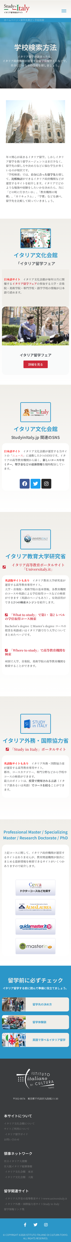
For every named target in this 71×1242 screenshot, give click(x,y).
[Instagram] (46, 484)
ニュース (17, 455)
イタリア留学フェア (24, 284)
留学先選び (26, 20)
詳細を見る (35, 364)
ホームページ (11, 20)
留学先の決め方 (42, 1004)
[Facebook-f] (25, 1225)
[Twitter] (35, 484)
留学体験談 (39, 1022)
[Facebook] (25, 484)
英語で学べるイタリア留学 (49, 1040)
